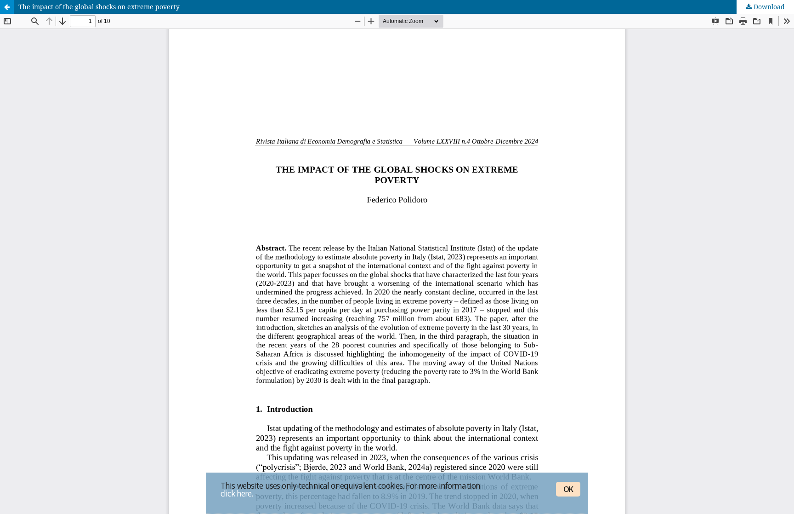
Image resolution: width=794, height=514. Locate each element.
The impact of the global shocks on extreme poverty (99, 6)
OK (568, 489)
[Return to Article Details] (7, 7)
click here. (237, 493)
